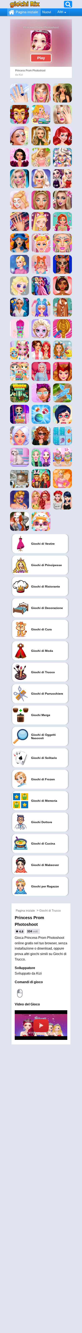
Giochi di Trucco (50, 910)
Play (41, 58)
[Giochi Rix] (25, 4)
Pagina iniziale (27, 12)
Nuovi (46, 12)
